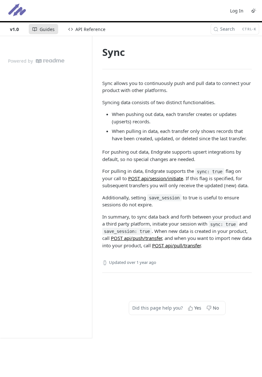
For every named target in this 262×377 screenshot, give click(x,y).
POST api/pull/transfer (176, 245)
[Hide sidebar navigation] (90, 187)
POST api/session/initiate (155, 178)
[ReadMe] (50, 60)
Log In (236, 11)
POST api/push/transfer (136, 238)
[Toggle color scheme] (254, 10)
